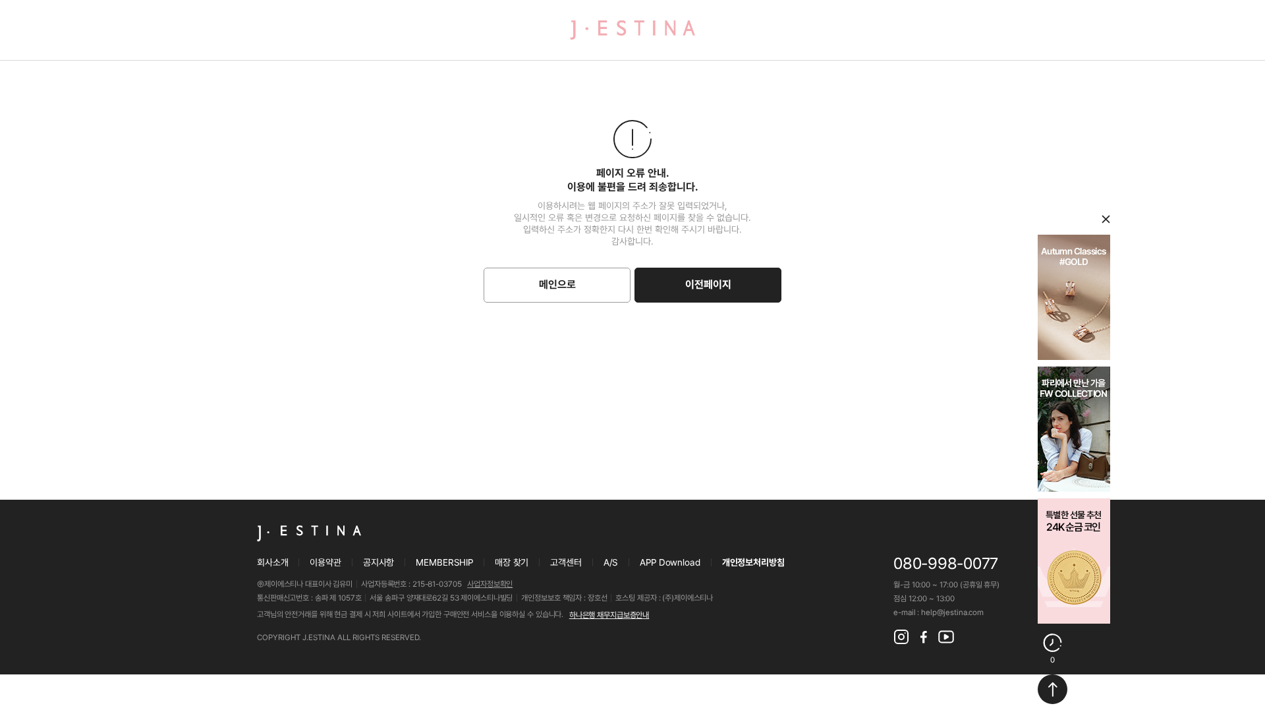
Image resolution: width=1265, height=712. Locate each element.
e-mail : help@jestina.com (938, 612)
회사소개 (272, 562)
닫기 (1106, 219)
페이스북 (924, 637)
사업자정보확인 (490, 584)
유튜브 (946, 637)
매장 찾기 (511, 562)
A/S (611, 562)
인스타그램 (901, 637)
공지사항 (378, 562)
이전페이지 (708, 284)
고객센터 (565, 562)
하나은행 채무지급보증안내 (609, 615)
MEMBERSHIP (444, 562)
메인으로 (557, 284)
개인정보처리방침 (753, 562)
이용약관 (325, 562)
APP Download (670, 562)
